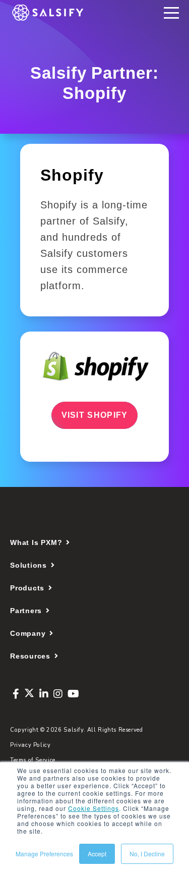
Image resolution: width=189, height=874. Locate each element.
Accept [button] (97, 853)
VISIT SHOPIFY (94, 415)
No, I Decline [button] (147, 853)
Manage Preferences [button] (44, 853)
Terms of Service (32, 760)
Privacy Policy (30, 745)
